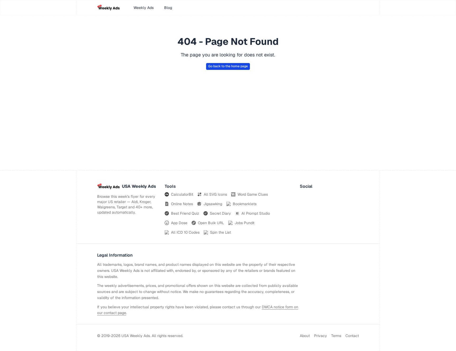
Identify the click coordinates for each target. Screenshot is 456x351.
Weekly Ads (144, 7)
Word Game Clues (253, 194)
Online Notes (182, 203)
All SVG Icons (215, 194)
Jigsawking (212, 203)
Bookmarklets (244, 203)
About (305, 335)
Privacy (320, 335)
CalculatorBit (182, 194)
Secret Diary (220, 213)
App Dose (179, 222)
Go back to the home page (228, 66)
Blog (168, 7)
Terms (336, 335)
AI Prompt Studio (255, 213)
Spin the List (220, 232)
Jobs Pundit (244, 222)
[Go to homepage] (108, 7)
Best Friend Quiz (185, 213)
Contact (352, 335)
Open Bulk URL (211, 222)
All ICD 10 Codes (185, 232)
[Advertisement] (228, 131)
